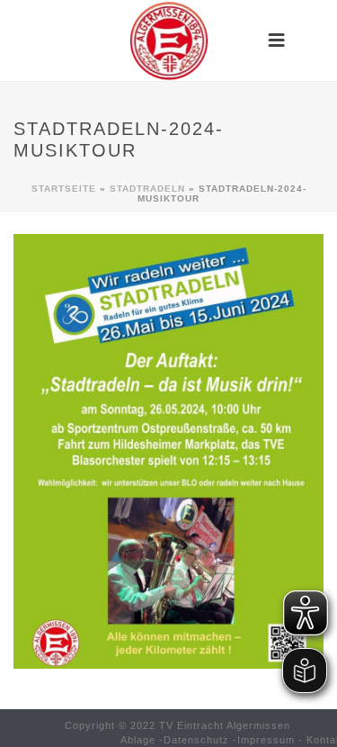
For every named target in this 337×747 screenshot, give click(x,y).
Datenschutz (196, 739)
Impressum (266, 739)
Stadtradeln (147, 189)
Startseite (63, 189)
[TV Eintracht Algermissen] (169, 40)
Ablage (137, 739)
